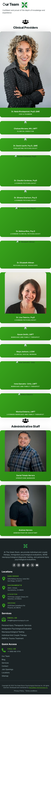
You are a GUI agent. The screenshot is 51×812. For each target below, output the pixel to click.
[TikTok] (28, 565)
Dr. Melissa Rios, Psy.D (25, 231)
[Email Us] (4, 619)
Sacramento (15, 585)
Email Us (12, 618)
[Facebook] (14, 565)
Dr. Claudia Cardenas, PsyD (25, 180)
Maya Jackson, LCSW (25, 351)
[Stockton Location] (4, 597)
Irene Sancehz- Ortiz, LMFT (25, 384)
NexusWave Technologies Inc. (38, 687)
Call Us (12, 649)
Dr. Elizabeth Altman (25, 263)
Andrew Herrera (25, 530)
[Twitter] (32, 565)
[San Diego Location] (4, 579)
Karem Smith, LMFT (25, 334)
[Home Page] (24, 5)
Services (6, 613)
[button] (4, 5)
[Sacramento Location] (4, 588)
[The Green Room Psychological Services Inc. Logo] (25, 546)
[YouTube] (37, 565)
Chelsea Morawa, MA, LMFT (25, 128)
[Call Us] (46, 4)
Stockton (12, 594)
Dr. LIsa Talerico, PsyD (25, 317)
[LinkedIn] (23, 565)
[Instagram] (19, 565)
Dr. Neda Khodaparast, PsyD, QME (25, 111)
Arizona (11, 603)
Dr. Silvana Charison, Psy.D (25, 198)
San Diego (13, 576)
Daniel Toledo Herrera (25, 475)
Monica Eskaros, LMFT (25, 412)
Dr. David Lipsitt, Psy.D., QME (25, 146)
